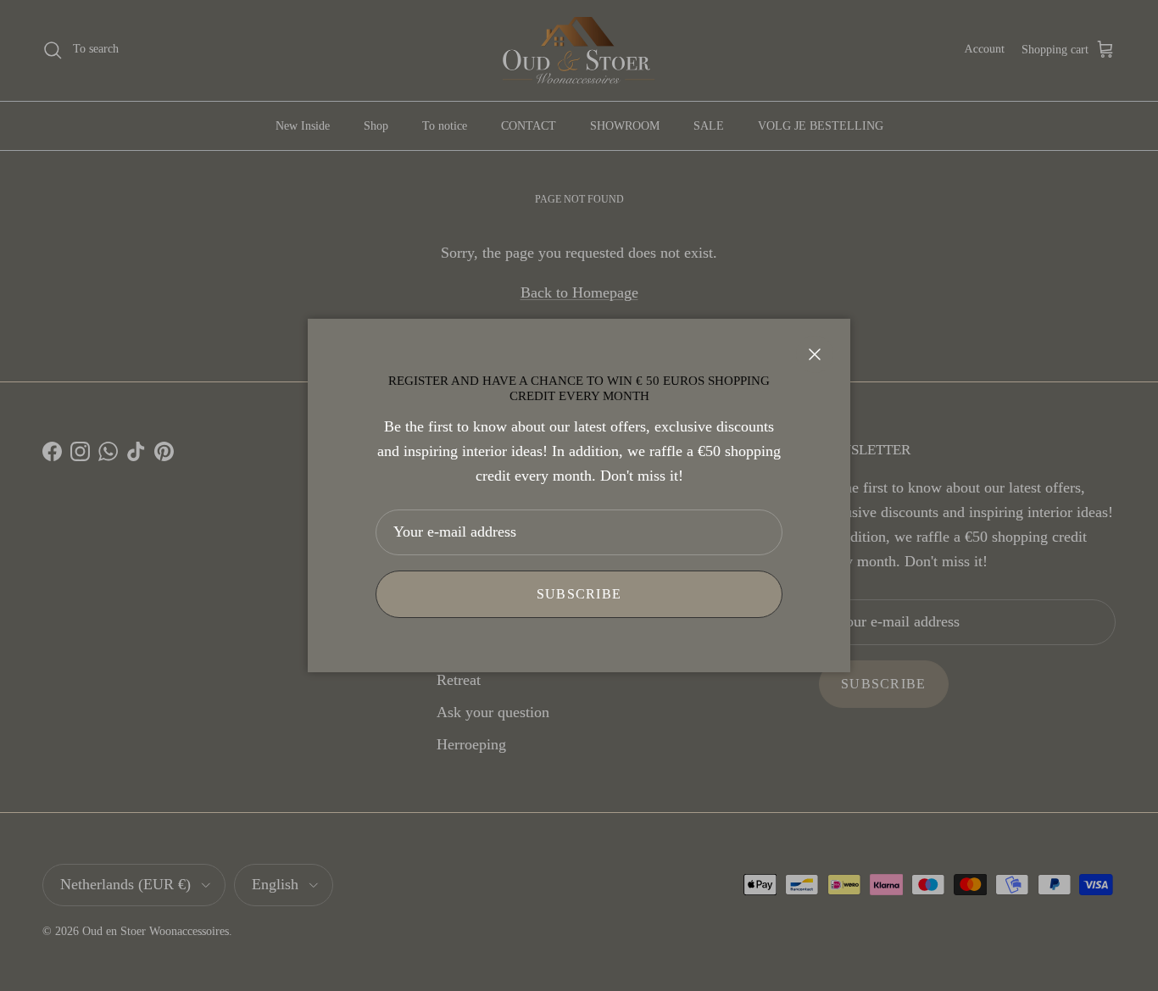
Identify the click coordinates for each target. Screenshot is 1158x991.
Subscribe (579, 594)
